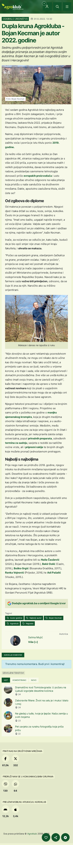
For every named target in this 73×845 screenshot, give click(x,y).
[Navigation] (67, 6)
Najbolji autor (35, 618)
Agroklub (14, 623)
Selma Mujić (35, 637)
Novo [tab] (33, 680)
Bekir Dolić (48, 564)
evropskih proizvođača (38, 175)
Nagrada (29, 623)
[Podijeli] (55, 837)
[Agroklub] (12, 6)
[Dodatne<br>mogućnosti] (65, 837)
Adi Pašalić (54, 572)
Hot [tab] (6, 680)
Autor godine (16, 618)
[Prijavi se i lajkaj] (46, 837)
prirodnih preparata (40, 438)
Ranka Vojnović (15, 572)
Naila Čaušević (50, 559)
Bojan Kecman (55, 618)
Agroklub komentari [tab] (13, 655)
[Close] (57, 6)
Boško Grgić (21, 568)
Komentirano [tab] (19, 680)
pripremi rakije (34, 447)
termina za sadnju (16, 442)
